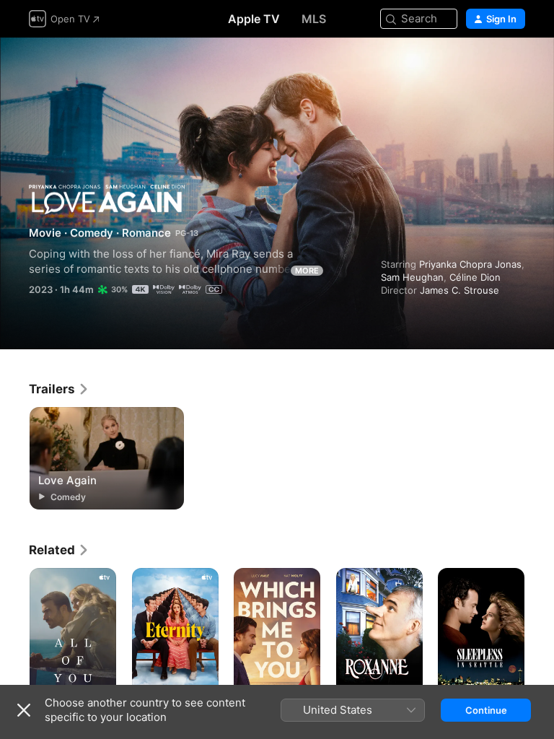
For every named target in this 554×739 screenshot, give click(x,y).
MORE (307, 271)
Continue (486, 710)
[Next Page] (539, 633)
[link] (59, 389)
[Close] (23, 710)
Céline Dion (475, 277)
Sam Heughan (412, 277)
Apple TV (254, 19)
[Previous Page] (14, 633)
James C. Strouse (459, 290)
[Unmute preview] (515, 66)
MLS (314, 19)
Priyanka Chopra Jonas (470, 264)
